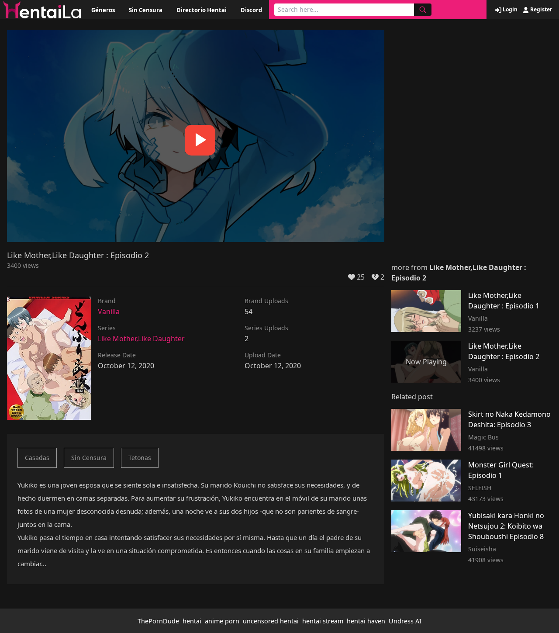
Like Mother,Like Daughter (141, 338)
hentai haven (366, 621)
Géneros (103, 10)
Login (509, 9)
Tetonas (139, 457)
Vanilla (109, 311)
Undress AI (405, 621)
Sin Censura (145, 10)
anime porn (222, 621)
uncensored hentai (271, 621)
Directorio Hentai (201, 10)
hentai (192, 621)
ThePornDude (158, 621)
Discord (251, 10)
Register (540, 9)
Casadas (37, 457)
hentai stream (322, 621)
